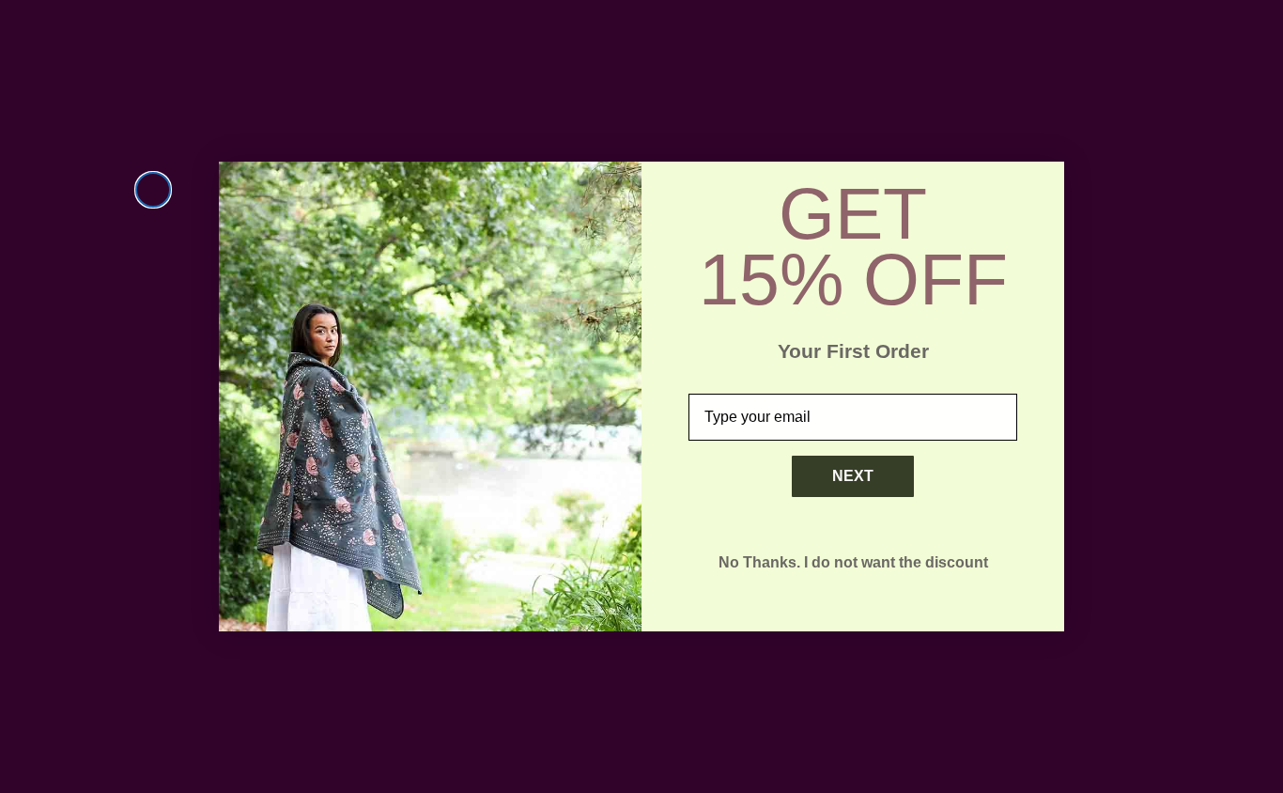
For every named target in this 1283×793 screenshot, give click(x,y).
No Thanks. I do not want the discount (853, 562)
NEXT (852, 476)
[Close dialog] (153, 190)
